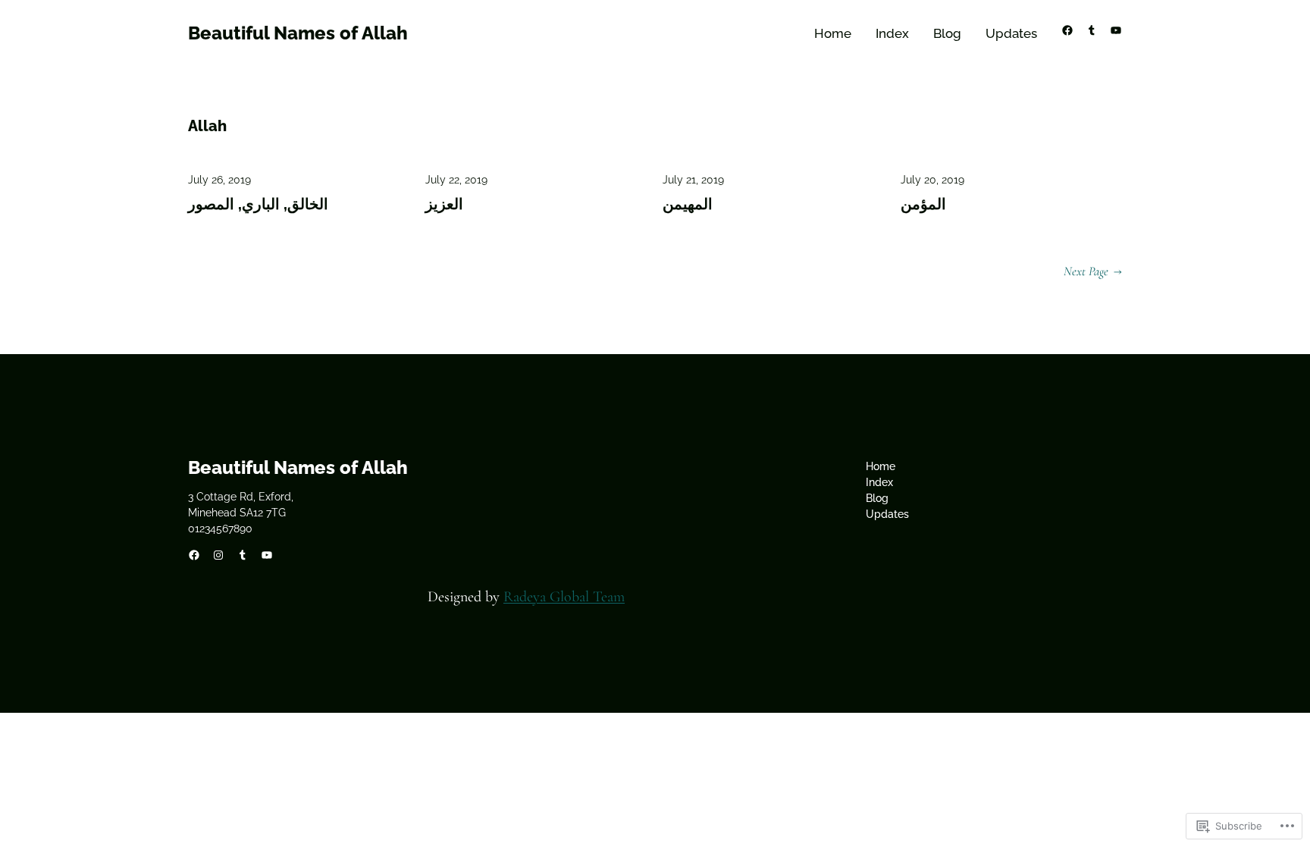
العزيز (444, 204)
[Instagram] (218, 555)
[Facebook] (1067, 30)
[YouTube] (1116, 30)
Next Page (1093, 271)
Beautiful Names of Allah (298, 33)
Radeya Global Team (564, 597)
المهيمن (688, 204)
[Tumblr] (1092, 30)
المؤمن (923, 204)
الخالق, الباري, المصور (258, 204)
